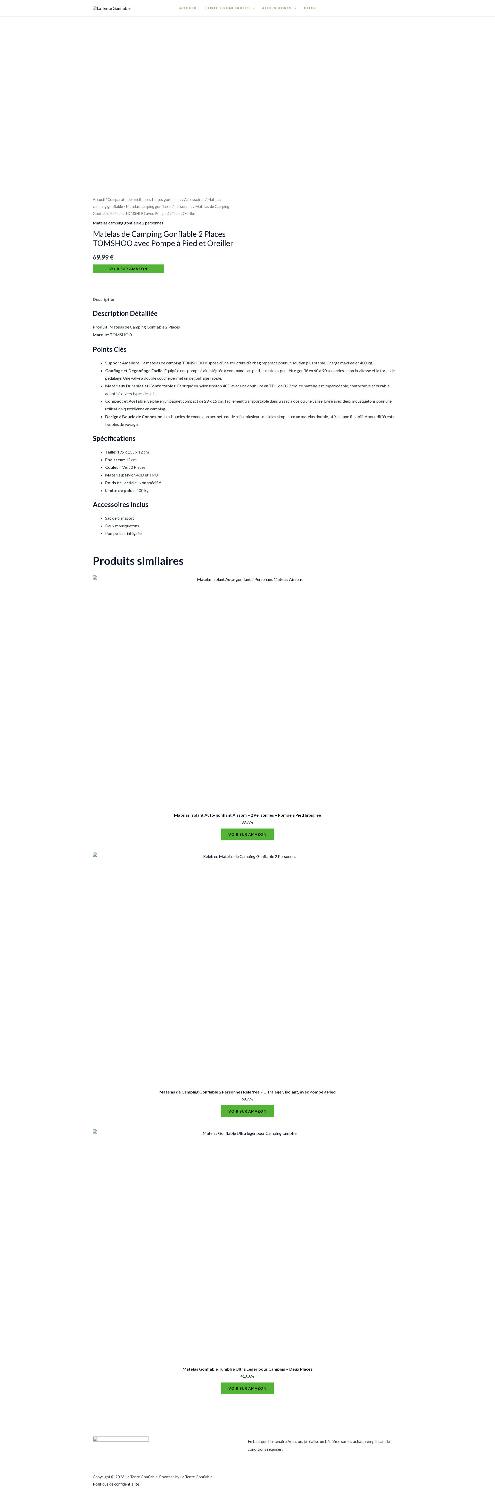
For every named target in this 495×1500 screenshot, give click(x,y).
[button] (252, 8)
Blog (310, 8)
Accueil (188, 8)
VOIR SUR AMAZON (128, 269)
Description (104, 299)
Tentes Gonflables (227, 8)
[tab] (104, 299)
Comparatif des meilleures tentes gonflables (144, 199)
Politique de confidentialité (116, 1484)
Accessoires (277, 8)
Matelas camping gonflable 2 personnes (159, 206)
